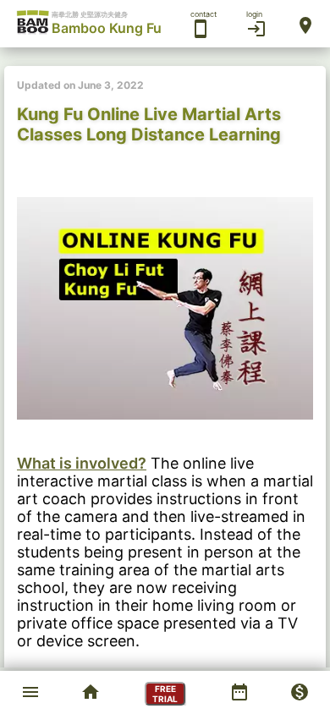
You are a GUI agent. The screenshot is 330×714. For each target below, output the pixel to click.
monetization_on (299, 692)
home (90, 692)
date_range (239, 692)
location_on (305, 25)
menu (30, 692)
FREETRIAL (165, 694)
